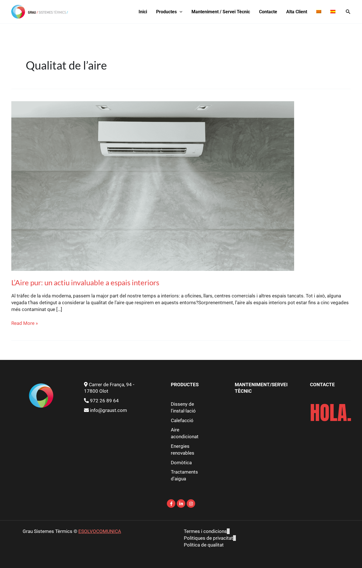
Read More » (24, 323)
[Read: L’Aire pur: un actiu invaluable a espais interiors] (152, 185)
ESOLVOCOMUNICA (99, 531)
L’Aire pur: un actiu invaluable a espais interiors (85, 282)
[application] (179, 12)
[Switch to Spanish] (333, 12)
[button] (348, 11)
